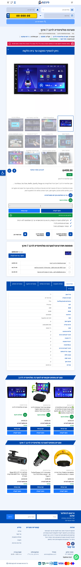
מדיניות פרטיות (16, 543)
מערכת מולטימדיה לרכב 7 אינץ (58, 263)
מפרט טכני (69, 284)
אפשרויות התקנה (31, 284)
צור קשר (18, 534)
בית (73, 33)
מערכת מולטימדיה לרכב (63, 33)
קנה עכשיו (24, 211)
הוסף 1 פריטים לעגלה (17, 256)
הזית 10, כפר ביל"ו (33, 554)
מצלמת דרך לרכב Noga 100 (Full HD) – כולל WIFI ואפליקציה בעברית (17, 474)
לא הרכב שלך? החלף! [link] (37, 170)
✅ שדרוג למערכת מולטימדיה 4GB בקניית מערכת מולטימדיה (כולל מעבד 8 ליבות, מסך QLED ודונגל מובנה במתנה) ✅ (64, 410)
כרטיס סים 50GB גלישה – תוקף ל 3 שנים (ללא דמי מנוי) (51, 272)
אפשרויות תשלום (17, 284)
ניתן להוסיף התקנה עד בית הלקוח (40, 51)
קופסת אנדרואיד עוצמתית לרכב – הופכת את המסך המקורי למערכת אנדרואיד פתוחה (40, 409)
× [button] (8, 49)
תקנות (19, 540)
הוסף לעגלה (57, 211)
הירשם (10, 517)
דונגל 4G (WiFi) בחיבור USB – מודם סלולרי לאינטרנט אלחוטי (50, 267)
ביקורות (70, 288)
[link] (14, 171)
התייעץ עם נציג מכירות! (65, 215)
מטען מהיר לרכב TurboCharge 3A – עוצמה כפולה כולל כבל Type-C (40, 474)
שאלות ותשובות (58, 284)
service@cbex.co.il (50, 554)
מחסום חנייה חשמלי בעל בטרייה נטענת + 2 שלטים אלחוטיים (64, 473)
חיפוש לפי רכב (39, 22)
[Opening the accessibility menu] (3, 173)
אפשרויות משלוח (45, 284)
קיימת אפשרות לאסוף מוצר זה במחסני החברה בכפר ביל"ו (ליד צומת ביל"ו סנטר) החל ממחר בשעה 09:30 (41, 44)
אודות (19, 531)
